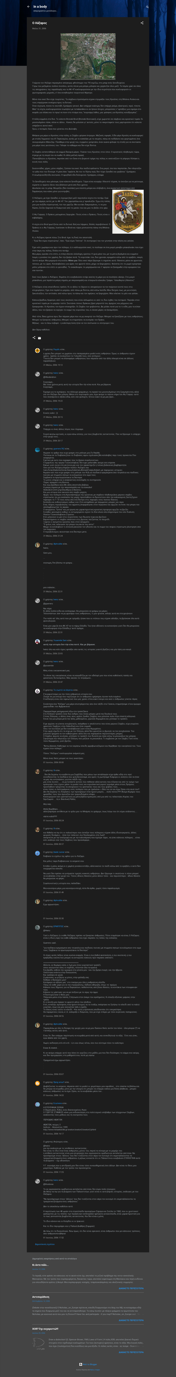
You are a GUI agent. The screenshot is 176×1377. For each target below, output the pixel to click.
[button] (142, 23)
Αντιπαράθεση (40, 1296)
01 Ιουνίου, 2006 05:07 (53, 1074)
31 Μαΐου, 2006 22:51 (53, 632)
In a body (40, 7)
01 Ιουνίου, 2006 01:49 (53, 892)
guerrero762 (58, 448)
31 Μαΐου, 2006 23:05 (53, 653)
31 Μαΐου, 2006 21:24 (53, 536)
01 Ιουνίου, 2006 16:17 (53, 1134)
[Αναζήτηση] (147, 7)
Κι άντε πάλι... (40, 1264)
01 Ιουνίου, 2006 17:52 (53, 1237)
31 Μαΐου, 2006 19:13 (53, 365)
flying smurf (58, 1082)
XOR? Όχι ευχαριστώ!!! (45, 1328)
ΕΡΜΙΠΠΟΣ (58, 926)
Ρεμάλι (56, 349)
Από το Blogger (89, 1364)
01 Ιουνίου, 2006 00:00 (53, 762)
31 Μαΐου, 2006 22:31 (53, 591)
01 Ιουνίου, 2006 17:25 (53, 1172)
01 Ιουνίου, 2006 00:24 (53, 820)
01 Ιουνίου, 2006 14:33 (53, 1095)
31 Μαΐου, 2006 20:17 (53, 440)
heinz (55, 373)
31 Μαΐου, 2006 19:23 (53, 401)
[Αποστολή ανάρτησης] (39, 339)
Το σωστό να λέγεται (63, 690)
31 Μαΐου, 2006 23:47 (53, 682)
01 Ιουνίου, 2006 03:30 (53, 918)
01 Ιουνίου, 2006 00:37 (53, 844)
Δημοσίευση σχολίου (45, 1244)
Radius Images (95, 1370)
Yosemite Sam (60, 640)
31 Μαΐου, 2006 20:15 (53, 417)
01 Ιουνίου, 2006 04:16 (53, 1016)
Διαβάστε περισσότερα (131, 1288)
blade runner (59, 852)
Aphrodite (57, 544)
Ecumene (57, 1103)
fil (54, 770)
